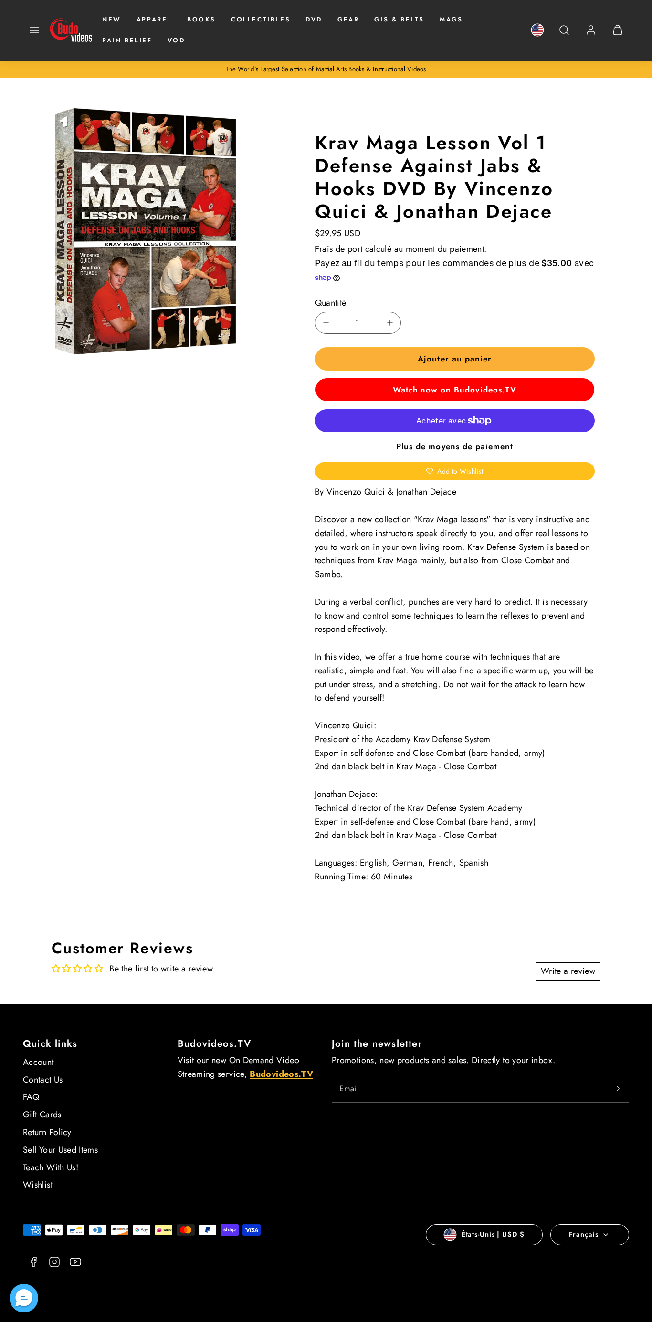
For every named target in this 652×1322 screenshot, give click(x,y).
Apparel (154, 19)
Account (38, 1062)
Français (584, 1234)
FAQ (31, 1097)
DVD (313, 19)
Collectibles (260, 19)
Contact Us (43, 1080)
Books (201, 19)
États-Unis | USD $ (493, 1234)
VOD (176, 40)
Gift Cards (42, 1114)
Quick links (50, 1044)
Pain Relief (127, 40)
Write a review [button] (568, 971)
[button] (34, 30)
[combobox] (564, 35)
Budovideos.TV (215, 1044)
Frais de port (339, 249)
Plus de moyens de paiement (454, 446)
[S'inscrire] (618, 1089)
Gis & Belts (399, 19)
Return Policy (47, 1132)
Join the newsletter (377, 1044)
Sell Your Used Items (60, 1150)
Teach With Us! (50, 1167)
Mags (451, 19)
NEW (111, 19)
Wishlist (38, 1184)
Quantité (331, 303)
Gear (348, 19)
